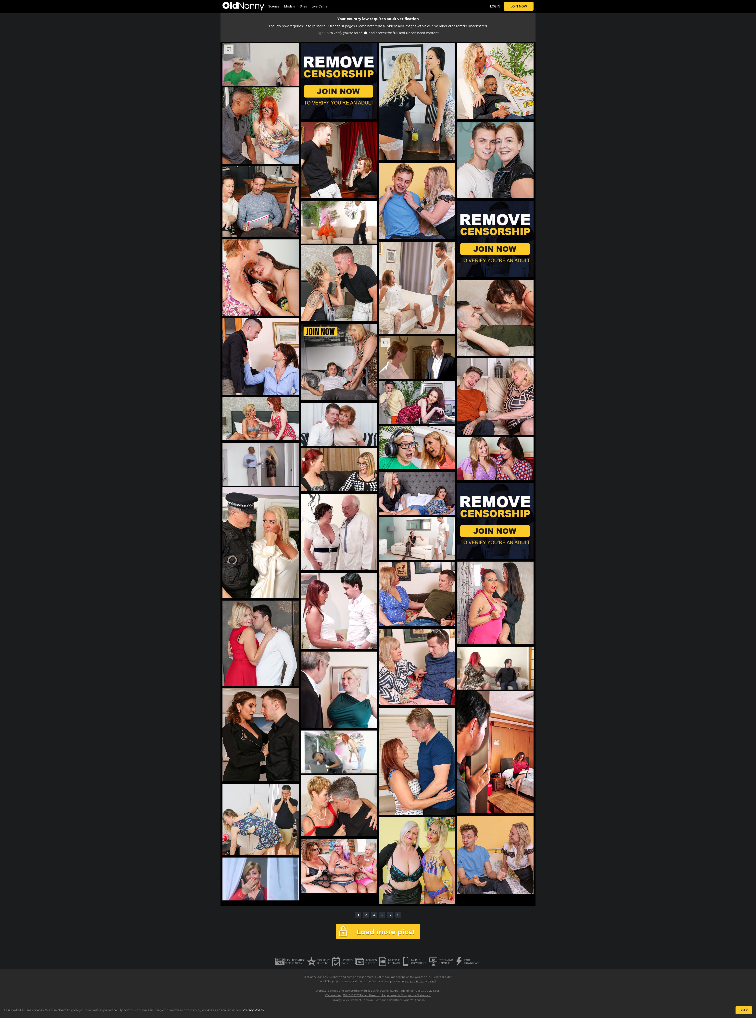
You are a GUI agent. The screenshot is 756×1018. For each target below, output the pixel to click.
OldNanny (310, 976)
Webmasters (333, 995)
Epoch (420, 981)
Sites (303, 6)
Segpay (410, 981)
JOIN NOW (518, 6)
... (382, 915)
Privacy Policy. (253, 1010)
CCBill (432, 981)
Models (289, 6)
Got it (743, 1010)
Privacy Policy (340, 1000)
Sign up (323, 33)
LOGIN (495, 6)
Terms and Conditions (388, 1000)
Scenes (273, 6)
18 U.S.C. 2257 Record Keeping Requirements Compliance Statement (387, 995)
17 (390, 915)
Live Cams (319, 6)
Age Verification (414, 1000)
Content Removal (362, 1000)
